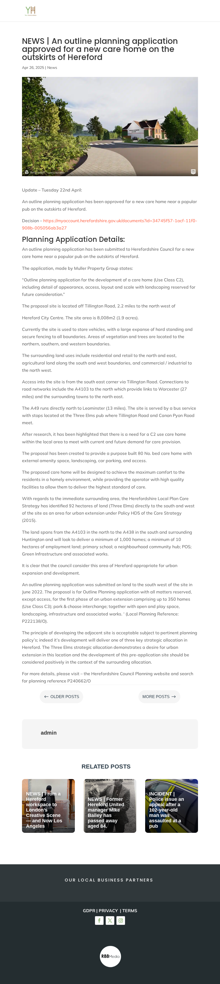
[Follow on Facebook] (99, 920)
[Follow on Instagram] (120, 920)
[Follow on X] (110, 920)
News (52, 67)
